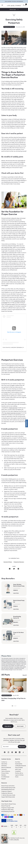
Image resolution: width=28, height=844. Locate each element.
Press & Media (19, 767)
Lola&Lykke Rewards (20, 765)
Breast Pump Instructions (7, 785)
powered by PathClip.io (4, 842)
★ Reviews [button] (26, 423)
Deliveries (4, 765)
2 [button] (14, 706)
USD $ (25, 826)
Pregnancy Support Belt (7, 807)
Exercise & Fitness (8, 562)
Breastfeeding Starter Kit (7, 811)
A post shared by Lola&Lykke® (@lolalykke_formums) (15, 347)
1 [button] (12, 706)
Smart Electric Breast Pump (8, 804)
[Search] (23, 5)
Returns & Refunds (6, 767)
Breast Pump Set (5, 806)
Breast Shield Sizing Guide (8, 787)
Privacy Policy (5, 773)
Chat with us (8, 726)
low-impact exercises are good (12, 413)
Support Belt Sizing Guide (8, 797)
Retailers (3, 775)
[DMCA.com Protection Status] (14, 832)
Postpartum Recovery (9, 26)
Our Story (17, 762)
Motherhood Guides (6, 695)
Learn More (16, 593)
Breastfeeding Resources (7, 789)
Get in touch (20, 726)
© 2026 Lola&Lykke (14, 839)
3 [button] (15, 706)
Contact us (4, 762)
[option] (14, 691)
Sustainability (18, 763)
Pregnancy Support (6, 791)
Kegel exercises (13, 407)
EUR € (12, 826)
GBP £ (16, 826)
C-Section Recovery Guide (8, 795)
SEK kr (21, 826)
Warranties (4, 763)
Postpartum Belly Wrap (7, 809)
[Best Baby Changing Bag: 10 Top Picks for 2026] (14, 685)
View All (25, 675)
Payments (4, 769)
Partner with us (19, 773)
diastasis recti (17, 370)
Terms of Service (5, 771)
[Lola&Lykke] (14, 5)
